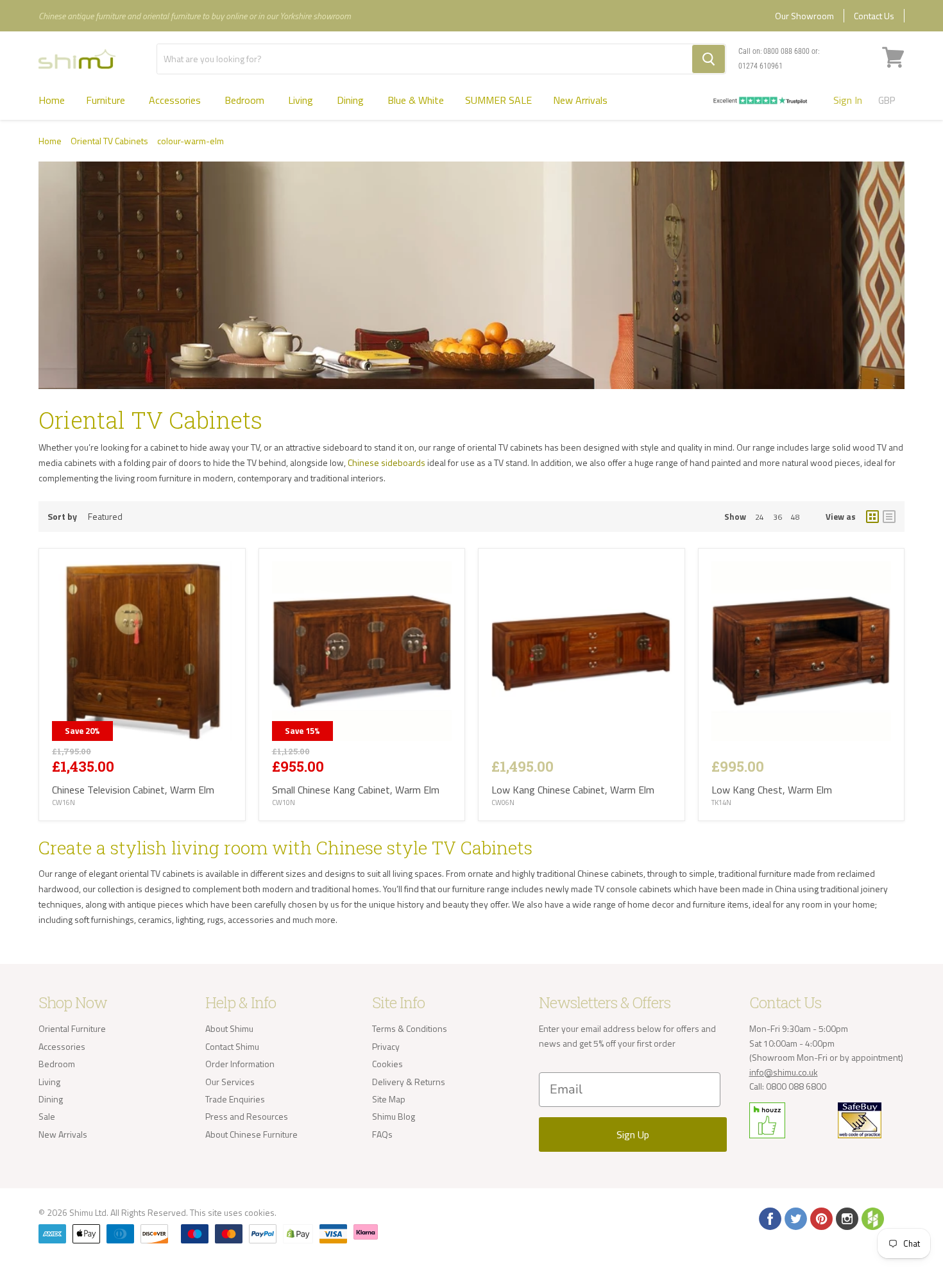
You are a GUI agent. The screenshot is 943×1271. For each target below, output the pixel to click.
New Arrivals (580, 100)
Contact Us (874, 15)
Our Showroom (804, 15)
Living (302, 100)
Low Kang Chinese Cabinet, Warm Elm (572, 789)
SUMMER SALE (498, 100)
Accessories (176, 100)
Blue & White (415, 100)
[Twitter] (795, 1218)
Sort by (62, 516)
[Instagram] (846, 1218)
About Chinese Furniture (251, 1134)
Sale (46, 1116)
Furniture (107, 100)
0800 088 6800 (786, 51)
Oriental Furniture (72, 1028)
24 (759, 517)
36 (777, 517)
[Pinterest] (820, 1218)
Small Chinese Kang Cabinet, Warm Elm (355, 789)
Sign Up (632, 1134)
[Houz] (872, 1218)
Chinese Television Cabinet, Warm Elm (133, 789)
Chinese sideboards (386, 462)
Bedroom (246, 100)
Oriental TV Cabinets (109, 141)
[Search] (709, 59)
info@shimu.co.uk (783, 1072)
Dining (351, 100)
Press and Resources (246, 1116)
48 (795, 517)
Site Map (388, 1099)
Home (51, 100)
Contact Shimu (232, 1046)
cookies (259, 1212)
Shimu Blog (393, 1116)
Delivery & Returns (408, 1081)
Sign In (847, 100)
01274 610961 (760, 66)
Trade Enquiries (235, 1099)
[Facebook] (769, 1218)
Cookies (387, 1063)
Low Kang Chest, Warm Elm (771, 789)
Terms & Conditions (409, 1028)
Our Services (230, 1081)
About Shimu (229, 1028)
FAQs (382, 1134)
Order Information (240, 1063)
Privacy (386, 1046)
